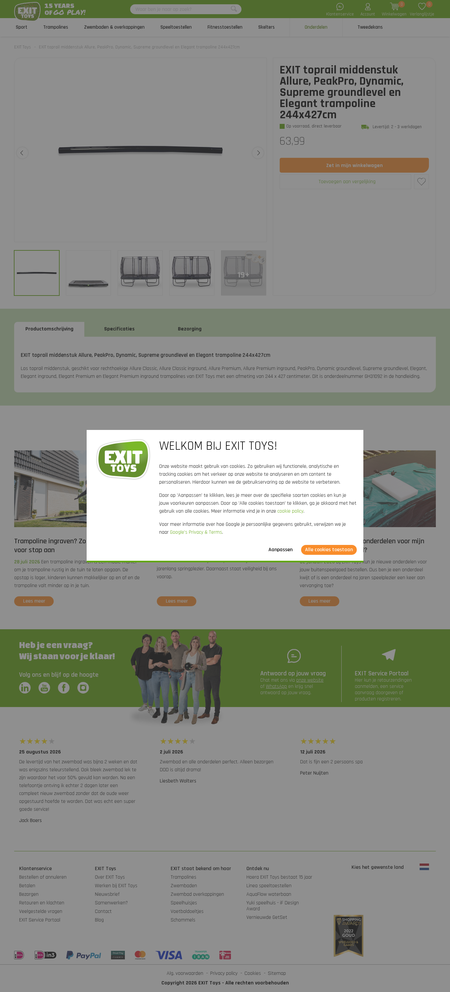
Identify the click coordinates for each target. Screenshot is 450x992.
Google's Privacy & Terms (196, 532)
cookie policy (290, 511)
